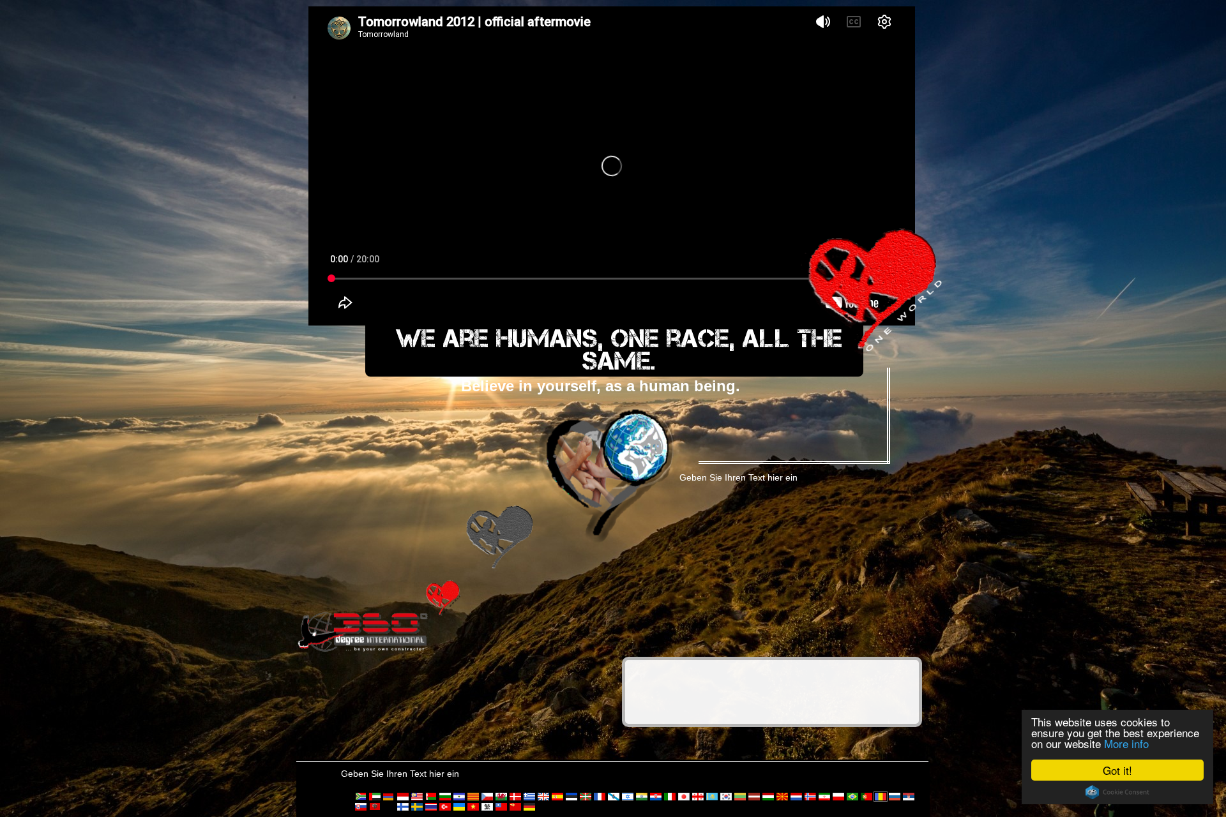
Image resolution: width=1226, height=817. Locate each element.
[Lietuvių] (740, 796)
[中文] (487, 807)
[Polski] (838, 796)
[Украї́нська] (459, 807)
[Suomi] (403, 807)
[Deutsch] (529, 807)
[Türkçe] (445, 807)
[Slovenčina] (361, 807)
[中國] (501, 807)
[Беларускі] (431, 796)
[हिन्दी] (641, 796)
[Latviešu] (754, 796)
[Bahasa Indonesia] (403, 796)
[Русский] (894, 796)
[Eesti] (571, 796)
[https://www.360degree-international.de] (363, 630)
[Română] (880, 796)
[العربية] (375, 796)
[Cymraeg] (501, 796)
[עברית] (627, 796)
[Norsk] (810, 796)
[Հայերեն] (389, 796)
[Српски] (908, 796)
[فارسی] (824, 796)
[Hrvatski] (656, 796)
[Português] (866, 796)
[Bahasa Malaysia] (417, 796)
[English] (543, 796)
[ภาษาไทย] (431, 807)
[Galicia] (613, 796)
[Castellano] (459, 796)
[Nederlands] (796, 796)
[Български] (445, 796)
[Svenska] (417, 807)
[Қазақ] (712, 796)
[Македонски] (782, 796)
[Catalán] (473, 796)
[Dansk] (515, 796)
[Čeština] (487, 796)
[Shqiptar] (375, 807)
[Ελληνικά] (529, 796)
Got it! (1117, 770)
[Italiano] (670, 796)
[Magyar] (768, 796)
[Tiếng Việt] (473, 807)
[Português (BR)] (852, 796)
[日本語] (684, 796)
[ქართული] (698, 796)
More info (1126, 743)
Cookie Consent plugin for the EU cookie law (1117, 792)
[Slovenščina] (389, 807)
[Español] (557, 796)
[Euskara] (585, 796)
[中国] (515, 807)
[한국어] (726, 796)
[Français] (599, 796)
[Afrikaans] (361, 796)
